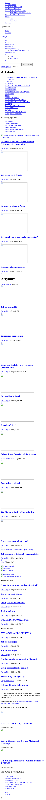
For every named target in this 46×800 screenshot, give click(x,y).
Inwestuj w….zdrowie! (11, 483)
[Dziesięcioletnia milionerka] (14, 263)
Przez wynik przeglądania (14, 129)
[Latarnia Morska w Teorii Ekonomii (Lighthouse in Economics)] (23, 137)
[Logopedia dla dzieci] (17, 392)
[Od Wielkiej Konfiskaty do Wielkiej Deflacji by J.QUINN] (6, 756)
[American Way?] (17, 421)
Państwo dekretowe (12, 98)
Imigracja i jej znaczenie (12, 336)
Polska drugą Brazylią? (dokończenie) (18, 454)
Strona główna (6, 67)
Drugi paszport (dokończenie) (14, 541)
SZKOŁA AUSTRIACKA (15, 15)
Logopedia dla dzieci (10, 396)
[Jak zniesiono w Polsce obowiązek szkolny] (17, 549)
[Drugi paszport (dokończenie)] (17, 537)
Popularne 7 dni (11, 127)
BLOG (7, 3)
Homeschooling (11, 90)
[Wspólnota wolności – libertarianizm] (17, 508)
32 (2, 181)
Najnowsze (9, 121)
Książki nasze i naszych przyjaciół (17, 92)
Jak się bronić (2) (9, 642)
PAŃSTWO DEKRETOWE (15, 11)
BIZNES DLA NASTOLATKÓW (17, 86)
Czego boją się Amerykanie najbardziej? (19, 585)
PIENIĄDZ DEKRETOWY (15, 100)
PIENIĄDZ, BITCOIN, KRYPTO (17, 102)
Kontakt (8, 23)
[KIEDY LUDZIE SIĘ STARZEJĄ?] (6, 719)
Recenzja (8, 104)
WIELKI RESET (11, 108)
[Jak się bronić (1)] (17, 302)
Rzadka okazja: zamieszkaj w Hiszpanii (19, 659)
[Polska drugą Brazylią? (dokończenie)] (17, 450)
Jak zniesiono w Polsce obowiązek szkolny (20, 554)
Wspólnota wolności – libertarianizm (17, 512)
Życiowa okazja (8, 611)
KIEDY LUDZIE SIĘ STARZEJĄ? (17, 723)
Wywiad (8, 110)
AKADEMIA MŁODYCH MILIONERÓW (21, 78)
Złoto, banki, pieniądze (13, 114)
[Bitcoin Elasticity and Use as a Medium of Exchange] (6, 736)
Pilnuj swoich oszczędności (13, 602)
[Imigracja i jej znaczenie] (17, 331)
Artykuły (8, 82)
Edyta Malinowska (7, 459)
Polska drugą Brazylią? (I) (13, 676)
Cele (11, 19)
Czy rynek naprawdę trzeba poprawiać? (19, 237)
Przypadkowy (10, 131)
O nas (7, 17)
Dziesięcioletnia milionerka (13, 267)
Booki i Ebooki (10, 5)
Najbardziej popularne (13, 125)
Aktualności (9, 80)
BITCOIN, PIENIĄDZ (13, 7)
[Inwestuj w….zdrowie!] (17, 479)
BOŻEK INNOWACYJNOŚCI (15, 620)
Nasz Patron (14, 21)
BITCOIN (9, 84)
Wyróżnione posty (11, 123)
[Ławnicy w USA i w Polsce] (14, 202)
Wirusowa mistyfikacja (11, 175)
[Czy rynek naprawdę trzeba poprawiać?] (14, 233)
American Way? (8, 425)
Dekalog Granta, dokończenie (14, 685)
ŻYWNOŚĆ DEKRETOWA (20, 13)
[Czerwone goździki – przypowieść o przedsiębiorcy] (17, 360)
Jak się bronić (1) (9, 307)
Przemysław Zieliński (24, 701)
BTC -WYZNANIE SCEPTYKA (16, 633)
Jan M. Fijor (5, 148)
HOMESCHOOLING (13, 9)
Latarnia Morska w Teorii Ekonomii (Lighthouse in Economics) (17, 142)
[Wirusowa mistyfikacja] (14, 171)
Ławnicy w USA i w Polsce (13, 206)
